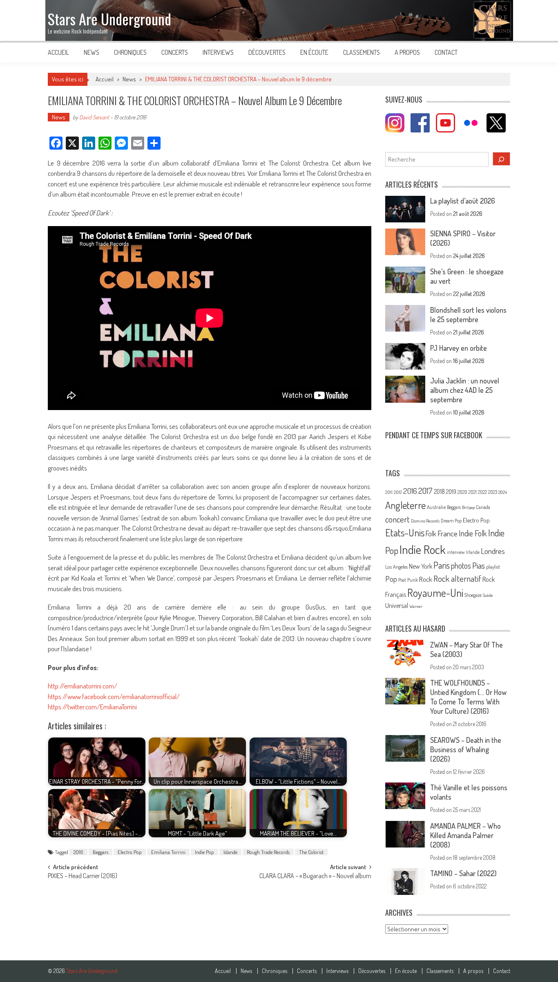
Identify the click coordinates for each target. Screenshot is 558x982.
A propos (407, 52)
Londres (493, 551)
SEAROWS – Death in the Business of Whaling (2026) (465, 749)
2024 (502, 492)
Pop (391, 578)
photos (461, 566)
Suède (488, 595)
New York (420, 566)
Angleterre (405, 505)
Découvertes (267, 52)
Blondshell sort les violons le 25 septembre (468, 314)
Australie (436, 507)
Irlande (473, 552)
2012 (398, 492)
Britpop (468, 507)
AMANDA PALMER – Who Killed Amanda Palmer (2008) (465, 835)
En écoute (314, 52)
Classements (361, 52)
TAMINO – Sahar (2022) (463, 873)
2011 (389, 492)
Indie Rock (423, 549)
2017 (425, 490)
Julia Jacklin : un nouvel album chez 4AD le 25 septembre (464, 390)
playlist (493, 566)
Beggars (100, 852)
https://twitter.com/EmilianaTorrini (92, 706)
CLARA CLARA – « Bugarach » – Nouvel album (315, 876)
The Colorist (311, 852)
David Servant (94, 117)
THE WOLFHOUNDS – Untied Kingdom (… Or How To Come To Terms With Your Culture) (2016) (468, 696)
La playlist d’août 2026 (462, 200)
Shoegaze (473, 595)
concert (397, 519)
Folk (431, 533)
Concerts (174, 52)
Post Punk (408, 579)
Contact (446, 52)
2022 (482, 492)
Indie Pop (204, 852)
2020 (462, 492)
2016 (78, 852)
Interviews (218, 52)
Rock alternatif (457, 578)
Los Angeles (396, 566)
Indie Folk (473, 533)
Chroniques (130, 52)
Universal (396, 605)
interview (456, 552)
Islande (230, 852)
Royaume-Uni (435, 592)
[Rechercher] (502, 159)
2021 (473, 492)
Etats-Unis (404, 532)
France (447, 533)
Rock (425, 579)
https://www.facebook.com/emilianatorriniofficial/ (114, 696)
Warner (415, 606)
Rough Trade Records (268, 852)
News (91, 52)
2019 (451, 491)
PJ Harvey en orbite (458, 347)
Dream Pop (451, 521)
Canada (483, 507)
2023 (492, 492)
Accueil (58, 52)
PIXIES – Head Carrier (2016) (82, 876)
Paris (441, 565)
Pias (478, 565)
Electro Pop (130, 852)
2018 (439, 491)
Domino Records (425, 521)
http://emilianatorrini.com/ (82, 686)
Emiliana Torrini (168, 852)
